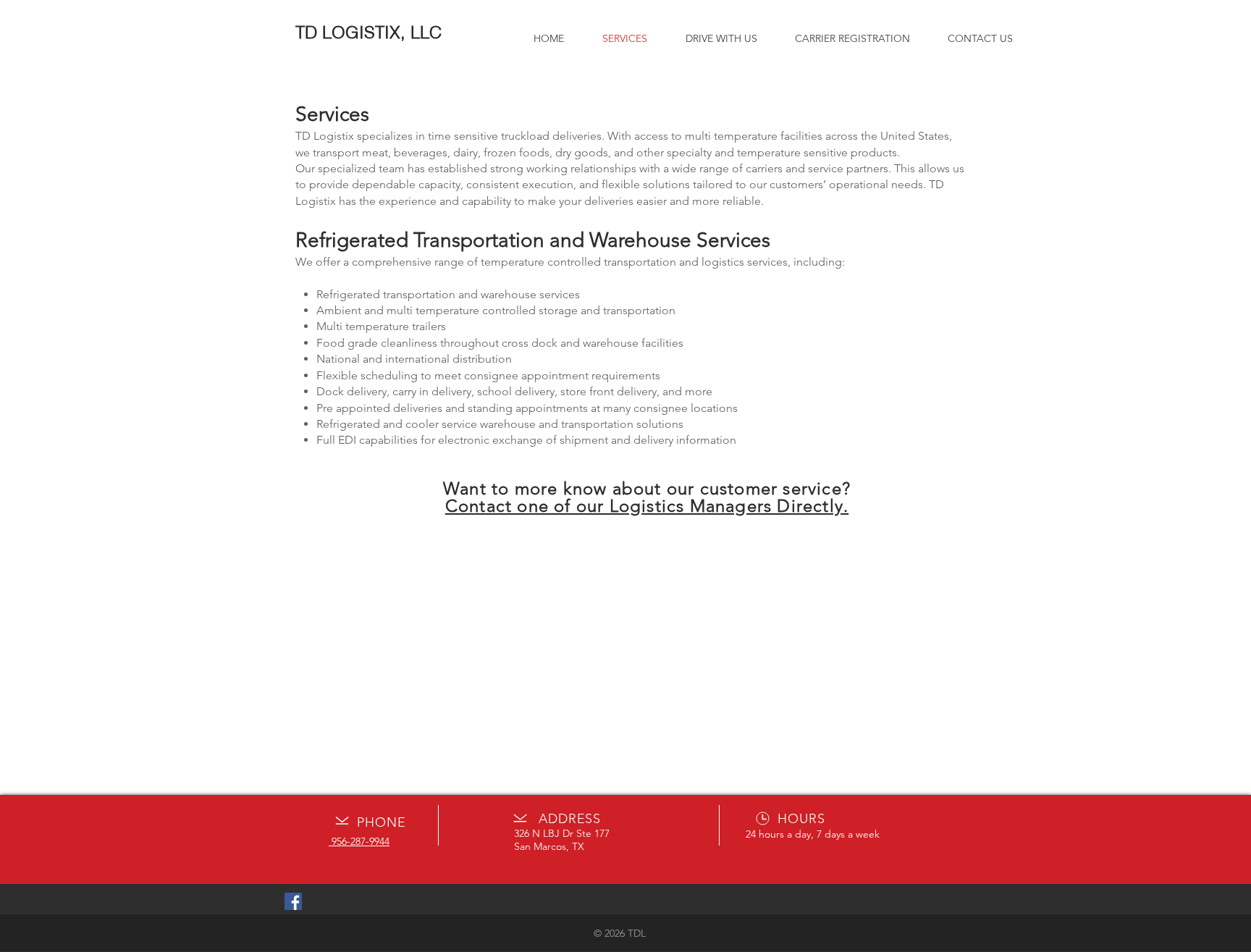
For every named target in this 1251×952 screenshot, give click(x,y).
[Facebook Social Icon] (293, 901)
